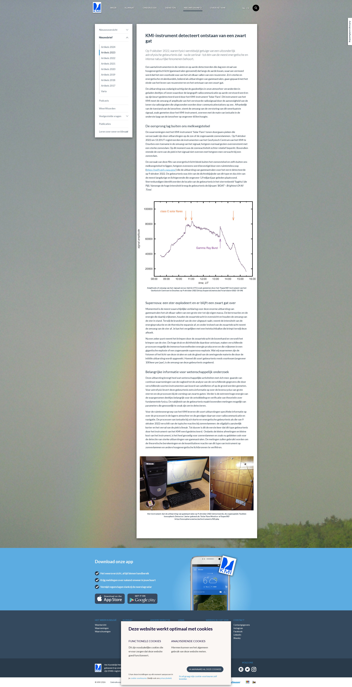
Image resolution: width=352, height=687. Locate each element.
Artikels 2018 (108, 80)
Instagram (238, 628)
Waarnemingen (102, 628)
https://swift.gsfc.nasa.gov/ (161, 169)
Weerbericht (100, 625)
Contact (238, 620)
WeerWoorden (107, 108)
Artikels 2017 (108, 85)
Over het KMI (217, 7)
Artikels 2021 (108, 63)
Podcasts (104, 100)
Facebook (237, 631)
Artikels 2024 (108, 46)
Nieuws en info (193, 7)
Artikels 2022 (108, 58)
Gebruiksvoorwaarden (119, 682)
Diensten (170, 7)
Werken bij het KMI (217, 620)
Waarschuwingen (103, 631)
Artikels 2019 (108, 74)
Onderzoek (150, 7)
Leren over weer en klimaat (113, 131)
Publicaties (105, 123)
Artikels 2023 (108, 52)
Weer (113, 7)
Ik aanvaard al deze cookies (205, 669)
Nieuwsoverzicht (108, 29)
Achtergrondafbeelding (350, 31)
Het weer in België (105, 620)
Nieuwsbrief (106, 37)
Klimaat (129, 7)
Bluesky (237, 638)
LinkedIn (237, 634)
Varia (104, 91)
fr (248, 8)
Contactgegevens (241, 625)
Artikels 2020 (108, 69)
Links (181, 620)
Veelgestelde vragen (110, 116)
